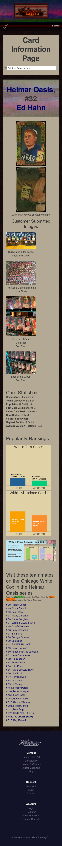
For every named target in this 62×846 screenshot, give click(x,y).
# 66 (8, 673)
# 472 (9, 713)
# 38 (8, 637)
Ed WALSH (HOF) (21, 644)
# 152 (9, 691)
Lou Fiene (17, 612)
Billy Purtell (18, 666)
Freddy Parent (20, 687)
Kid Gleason (18, 659)
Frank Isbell (19, 695)
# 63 (8, 662)
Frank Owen (18, 662)
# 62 (8, 659)
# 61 (8, 655)
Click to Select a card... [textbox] (20, 68)
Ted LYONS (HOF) (23, 716)
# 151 (9, 687)
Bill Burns (17, 633)
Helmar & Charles (31, 764)
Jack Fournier (19, 648)
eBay (31, 789)
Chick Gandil (19, 608)
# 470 (9, 709)
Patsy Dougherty (21, 619)
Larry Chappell (20, 630)
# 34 (8, 622)
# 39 (8, 640)
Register (31, 812)
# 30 (8, 612)
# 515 (9, 720)
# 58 (8, 644)
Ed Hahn (31, 107)
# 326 (9, 702)
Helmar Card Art (31, 757)
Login (31, 808)
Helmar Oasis (30, 89)
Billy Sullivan (19, 677)
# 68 (8, 680)
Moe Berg (18, 709)
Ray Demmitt (20, 720)
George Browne (20, 637)
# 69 (8, 684)
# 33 (8, 619)
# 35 (8, 626)
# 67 (8, 677)
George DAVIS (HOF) (23, 622)
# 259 (9, 698)
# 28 (8, 604)
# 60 (8, 651)
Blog (31, 771)
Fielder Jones (19, 604)
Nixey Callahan (20, 615)
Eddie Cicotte (20, 698)
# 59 (8, 648)
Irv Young (17, 684)
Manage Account (31, 815)
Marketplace (31, 760)
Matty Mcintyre (21, 691)
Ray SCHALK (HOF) (23, 669)
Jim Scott (17, 673)
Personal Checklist (31, 819)
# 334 (9, 705)
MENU (56, 26)
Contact (31, 793)
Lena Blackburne (21, 655)
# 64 (8, 666)
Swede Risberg (21, 702)
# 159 (9, 695)
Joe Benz (17, 640)
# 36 (8, 630)
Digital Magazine (31, 767)
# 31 (8, 615)
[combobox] (32, 68)
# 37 (8, 633)
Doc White (17, 680)
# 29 (8, 608)
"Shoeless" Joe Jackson (25, 651)
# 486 (9, 716)
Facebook (31, 786)
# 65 (8, 669)
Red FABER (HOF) (23, 713)
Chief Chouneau (20, 626)
